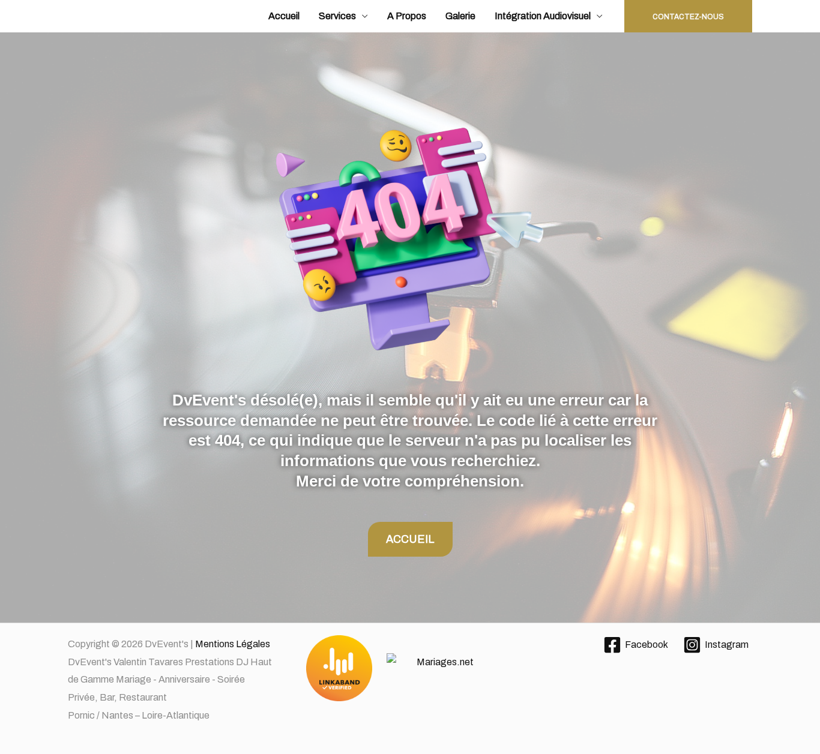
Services (337, 16)
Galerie (460, 16)
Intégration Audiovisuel (543, 16)
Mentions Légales (232, 644)
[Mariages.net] (410, 668)
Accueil (284, 16)
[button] (688, 16)
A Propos (406, 16)
